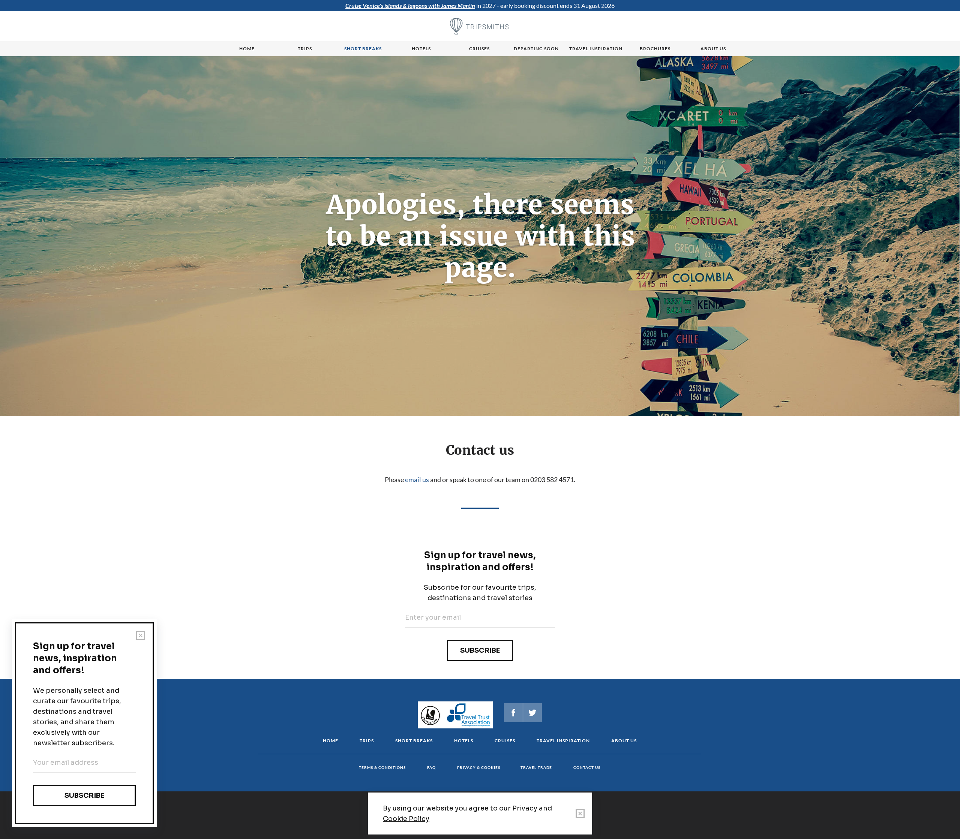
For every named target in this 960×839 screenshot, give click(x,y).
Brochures (655, 48)
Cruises (479, 48)
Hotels (421, 48)
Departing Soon (536, 48)
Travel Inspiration (595, 48)
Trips (305, 48)
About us (713, 48)
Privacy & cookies (478, 767)
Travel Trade (536, 767)
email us (417, 479)
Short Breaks (414, 740)
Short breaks (363, 48)
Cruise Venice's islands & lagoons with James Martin (410, 5)
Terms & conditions (382, 767)
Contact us (586, 767)
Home (247, 48)
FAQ (431, 767)
